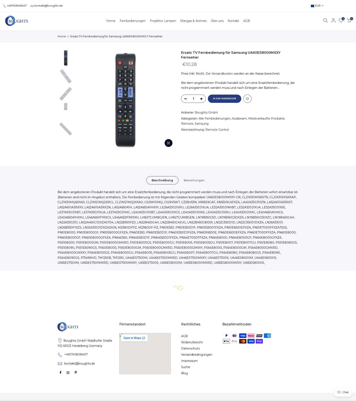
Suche (185, 367)
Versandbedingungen (196, 354)
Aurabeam (239, 118)
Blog (184, 373)
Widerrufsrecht (192, 342)
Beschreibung (162, 180)
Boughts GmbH (206, 112)
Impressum (189, 361)
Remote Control (217, 129)
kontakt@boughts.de (48, 5)
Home (61, 36)
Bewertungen (194, 180)
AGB (184, 336)
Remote (187, 123)
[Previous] (83, 100)
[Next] (168, 100)
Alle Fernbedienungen (215, 118)
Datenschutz (190, 348)
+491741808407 (17, 5)
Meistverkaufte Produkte (266, 118)
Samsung (201, 123)
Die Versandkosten (219, 73)
